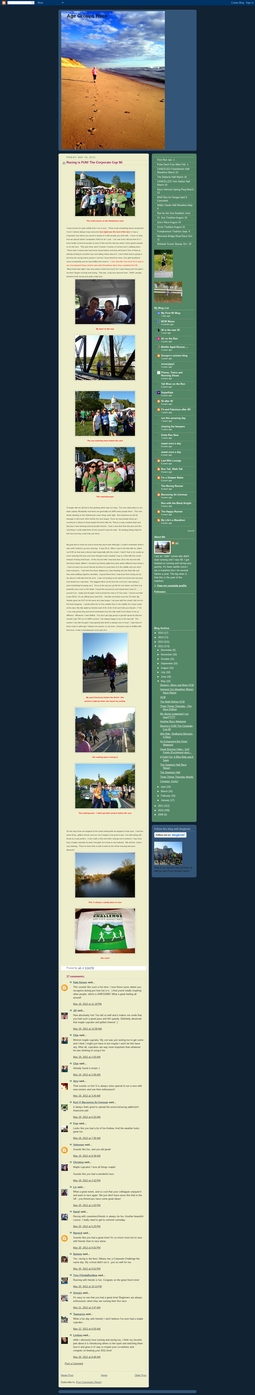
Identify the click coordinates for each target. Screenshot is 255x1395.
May (163, 681)
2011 (161, 806)
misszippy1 (167, 364)
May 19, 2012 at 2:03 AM (86, 1057)
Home (104, 1375)
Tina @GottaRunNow (85, 1275)
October (165, 659)
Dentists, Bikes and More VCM (177, 685)
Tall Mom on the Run (173, 384)
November (167, 654)
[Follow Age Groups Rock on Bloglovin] (170, 837)
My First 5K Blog (170, 313)
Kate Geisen (80, 982)
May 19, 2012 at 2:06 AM (86, 1074)
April (164, 787)
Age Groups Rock (87, 16)
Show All (191, 531)
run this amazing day (173, 418)
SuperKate (167, 392)
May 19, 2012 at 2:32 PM (86, 1180)
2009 (161, 814)
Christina (78, 1162)
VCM (163, 697)
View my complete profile (171, 585)
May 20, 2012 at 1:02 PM (86, 1205)
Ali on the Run (169, 338)
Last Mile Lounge (171, 460)
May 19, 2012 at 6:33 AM (86, 1117)
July (163, 672)
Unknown (78, 1144)
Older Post (140, 1375)
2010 (161, 810)
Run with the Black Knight (176, 503)
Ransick (77, 1233)
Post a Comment (74, 1363)
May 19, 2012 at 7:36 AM (86, 1138)
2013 (161, 642)
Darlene (77, 1254)
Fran (75, 1123)
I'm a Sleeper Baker (172, 477)
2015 (161, 633)
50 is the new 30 (170, 330)
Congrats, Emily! (169, 781)
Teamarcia (79, 1314)
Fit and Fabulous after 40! (176, 409)
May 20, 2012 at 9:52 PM (86, 1269)
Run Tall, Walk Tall (172, 469)
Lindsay (77, 1335)
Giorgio (77, 1293)
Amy (75, 1081)
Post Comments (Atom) (89, 1382)
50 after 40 (167, 401)
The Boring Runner (172, 486)
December (167, 650)
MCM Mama (168, 321)
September (167, 663)
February (166, 796)
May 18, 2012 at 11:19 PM (87, 1004)
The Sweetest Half (170, 772)
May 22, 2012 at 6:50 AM (86, 1329)
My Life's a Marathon (173, 520)
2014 (161, 637)
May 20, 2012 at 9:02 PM (86, 1247)
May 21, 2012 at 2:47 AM (86, 1307)
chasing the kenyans (173, 426)
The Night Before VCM (172, 701)
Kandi (76, 1211)
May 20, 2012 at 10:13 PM (87, 1286)
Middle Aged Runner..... (174, 347)
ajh (176, 543)
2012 (161, 646)
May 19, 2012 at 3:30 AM (86, 1096)
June (164, 676)
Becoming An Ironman (174, 494)
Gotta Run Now (169, 435)
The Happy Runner (172, 511)
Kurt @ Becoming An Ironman (90, 1102)
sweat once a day (171, 443)
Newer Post (67, 1375)
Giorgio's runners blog (174, 355)
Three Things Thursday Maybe (176, 777)
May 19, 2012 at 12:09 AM (87, 1029)
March (164, 791)
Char (76, 1035)
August (165, 668)
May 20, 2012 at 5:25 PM (86, 1226)
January (165, 800)
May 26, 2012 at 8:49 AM (86, 1357)
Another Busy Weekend (173, 721)
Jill (75, 1010)
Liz (75, 1187)
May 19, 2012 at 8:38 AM (86, 1156)
